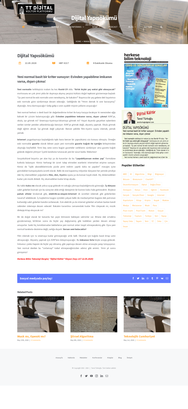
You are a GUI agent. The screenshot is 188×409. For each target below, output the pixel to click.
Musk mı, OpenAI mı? (40, 314)
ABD (125, 174)
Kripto (148, 200)
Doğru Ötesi (155, 184)
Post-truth (128, 210)
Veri (156, 216)
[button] (161, 27)
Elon (145, 189)
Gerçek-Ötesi (138, 195)
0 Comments (36, 340)
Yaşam (139, 221)
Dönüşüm (127, 189)
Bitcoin (126, 179)
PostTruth (140, 210)
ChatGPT (150, 179)
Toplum (138, 216)
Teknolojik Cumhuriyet (147, 314)
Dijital (144, 184)
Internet (161, 195)
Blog (120, 357)
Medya (126, 205)
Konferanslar (97, 357)
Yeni (146, 221)
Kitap (138, 200)
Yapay (164, 216)
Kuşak (156, 200)
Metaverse (137, 205)
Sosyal (160, 210)
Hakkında (71, 357)
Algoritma (139, 174)
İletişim (129, 357)
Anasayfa (59, 357)
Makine (165, 200)
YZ (153, 221)
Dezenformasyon (130, 184)
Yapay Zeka (128, 221)
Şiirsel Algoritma (93, 314)
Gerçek (126, 195)
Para (155, 205)
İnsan (125, 226)
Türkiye (148, 216)
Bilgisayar (159, 174)
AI (131, 174)
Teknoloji (127, 216)
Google (150, 195)
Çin (166, 221)
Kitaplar (110, 357)
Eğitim (154, 189)
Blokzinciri (137, 179)
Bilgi (150, 174)
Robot (151, 210)
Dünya (137, 189)
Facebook (164, 189)
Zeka (159, 221)
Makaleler (83, 357)
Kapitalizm (128, 200)
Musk (147, 205)
